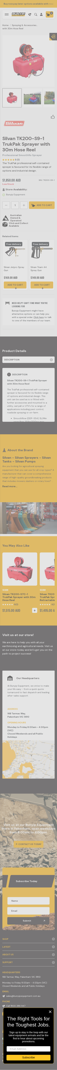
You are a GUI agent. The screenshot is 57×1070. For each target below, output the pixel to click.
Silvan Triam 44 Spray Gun (39, 269)
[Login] (41, 14)
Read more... (9, 486)
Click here (39, 317)
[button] (53, 116)
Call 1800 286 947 (15, 1005)
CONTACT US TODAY (29, 844)
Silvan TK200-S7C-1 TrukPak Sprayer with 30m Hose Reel (19, 597)
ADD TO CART (44, 205)
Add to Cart (15, 284)
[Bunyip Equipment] (18, 14)
